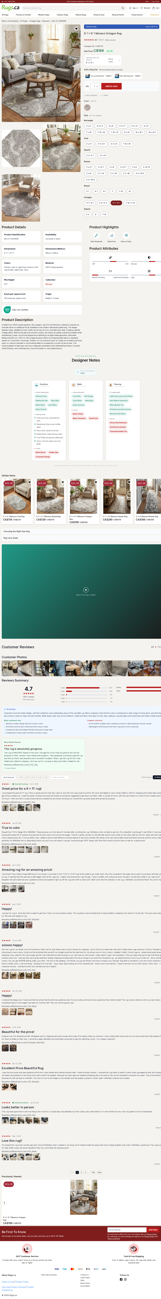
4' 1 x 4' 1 (89, 203)
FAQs (82, 1280)
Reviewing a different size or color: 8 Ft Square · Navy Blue (23, 1042)
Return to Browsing (10, 21)
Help (147, 1)
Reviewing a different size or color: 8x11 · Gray (18, 802)
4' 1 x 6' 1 (101, 144)
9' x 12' (127, 132)
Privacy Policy (152, 1234)
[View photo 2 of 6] (13, 849)
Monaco (46, 21)
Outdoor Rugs (62, 15)
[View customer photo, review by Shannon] (104, 668)
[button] (76, 28)
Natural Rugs (81, 15)
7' (112, 191)
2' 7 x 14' (113, 173)
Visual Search (137, 15)
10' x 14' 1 (152, 132)
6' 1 (104, 191)
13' (130, 191)
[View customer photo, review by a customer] (41, 668)
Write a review (110, 40)
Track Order (155, 1)
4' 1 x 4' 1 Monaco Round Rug (48, 516)
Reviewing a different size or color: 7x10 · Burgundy (20, 1081)
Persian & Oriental (23, 15)
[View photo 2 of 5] (13, 807)
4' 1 (96, 191)
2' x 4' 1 (89, 167)
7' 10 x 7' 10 (130, 203)
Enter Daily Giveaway (49, 1275)
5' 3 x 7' (122, 126)
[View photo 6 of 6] (44, 849)
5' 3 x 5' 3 (103, 203)
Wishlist (147, 8)
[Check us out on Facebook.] (121, 1279)
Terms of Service (113, 1239)
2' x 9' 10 (146, 167)
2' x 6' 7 (123, 167)
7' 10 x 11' (114, 132)
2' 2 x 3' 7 (90, 155)
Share (106, 95)
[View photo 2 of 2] (13, 1047)
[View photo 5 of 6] (36, 849)
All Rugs (5, 15)
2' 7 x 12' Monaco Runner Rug (115, 516)
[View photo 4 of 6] (28, 849)
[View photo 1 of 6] (5, 849)
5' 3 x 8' (135, 126)
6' (96, 214)
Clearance (154, 15)
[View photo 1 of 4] (5, 924)
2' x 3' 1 (89, 144)
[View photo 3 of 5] (21, 807)
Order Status (85, 1278)
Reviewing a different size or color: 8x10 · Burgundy (20, 919)
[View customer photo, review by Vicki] (57, 668)
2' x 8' (134, 167)
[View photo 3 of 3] (21, 888)
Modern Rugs (43, 15)
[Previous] (4, 502)
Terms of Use (8, 1282)
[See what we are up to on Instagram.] (125, 1279)
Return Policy (85, 1283)
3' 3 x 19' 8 (90, 180)
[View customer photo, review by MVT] (10, 668)
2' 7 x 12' (100, 173)
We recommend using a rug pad (111, 69)
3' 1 (87, 191)
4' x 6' (111, 126)
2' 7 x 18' (126, 173)
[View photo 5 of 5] (36, 807)
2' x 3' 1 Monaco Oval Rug (13, 516)
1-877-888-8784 (9, 1)
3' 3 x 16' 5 (140, 173)
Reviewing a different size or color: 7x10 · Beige (19, 844)
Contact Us (84, 1275)
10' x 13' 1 (139, 132)
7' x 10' (89, 132)
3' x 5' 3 (100, 126)
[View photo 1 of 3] (5, 888)
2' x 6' (112, 167)
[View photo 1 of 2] (5, 1047)
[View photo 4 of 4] (28, 924)
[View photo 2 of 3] (13, 888)
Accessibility (85, 1286)
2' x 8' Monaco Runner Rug (147, 516)
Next (99, 1172)
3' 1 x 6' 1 (103, 155)
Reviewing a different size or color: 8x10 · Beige (19, 1151)
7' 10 (121, 191)
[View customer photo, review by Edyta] (25, 668)
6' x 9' (146, 126)
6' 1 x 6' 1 (116, 203)
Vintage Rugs (34, 21)
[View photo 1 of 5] (5, 807)
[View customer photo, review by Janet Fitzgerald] (88, 668)
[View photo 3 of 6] (21, 849)
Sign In (135, 8)
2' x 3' (88, 126)
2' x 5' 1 (101, 167)
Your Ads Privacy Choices (13, 1287)
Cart (157, 8)
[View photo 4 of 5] (28, 807)
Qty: (87, 86)
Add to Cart (111, 86)
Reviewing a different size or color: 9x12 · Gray (21, 764)
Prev (72, 1172)
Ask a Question (91, 95)
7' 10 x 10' (101, 132)
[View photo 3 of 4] (21, 924)
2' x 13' (89, 173)
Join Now (152, 1230)
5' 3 (87, 214)
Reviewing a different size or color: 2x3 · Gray (18, 883)
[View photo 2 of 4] (13, 924)
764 (93, 1172)
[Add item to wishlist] (29, 482)
